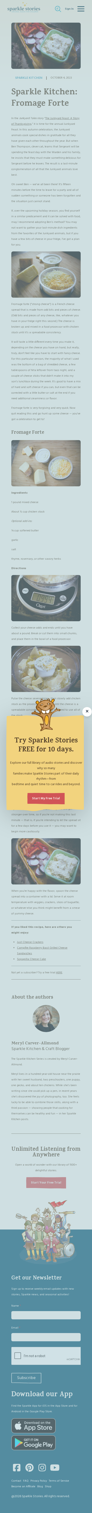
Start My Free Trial (46, 798)
